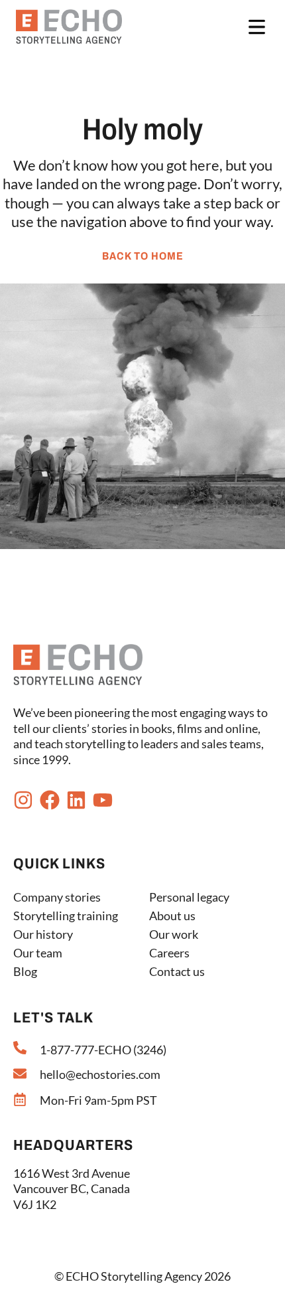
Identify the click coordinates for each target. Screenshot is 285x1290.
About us (172, 915)
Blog (25, 971)
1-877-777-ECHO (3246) (103, 1049)
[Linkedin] (76, 800)
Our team (37, 952)
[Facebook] (50, 800)
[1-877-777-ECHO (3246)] (20, 1047)
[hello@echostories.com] (20, 1073)
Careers (169, 952)
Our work (173, 934)
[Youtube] (103, 800)
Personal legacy (189, 897)
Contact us (177, 971)
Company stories (57, 897)
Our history (43, 934)
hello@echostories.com (100, 1074)
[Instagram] (23, 800)
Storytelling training (65, 915)
